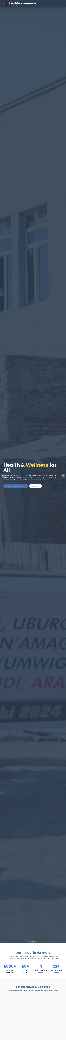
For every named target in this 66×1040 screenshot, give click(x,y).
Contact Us (35, 486)
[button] (63, 476)
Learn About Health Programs (16, 486)
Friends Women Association (23, 3)
